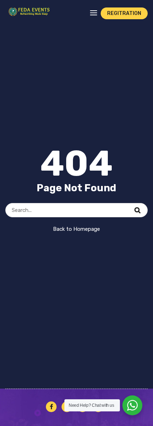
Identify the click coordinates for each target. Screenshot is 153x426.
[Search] (142, 206)
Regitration (124, 13)
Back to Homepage (76, 229)
